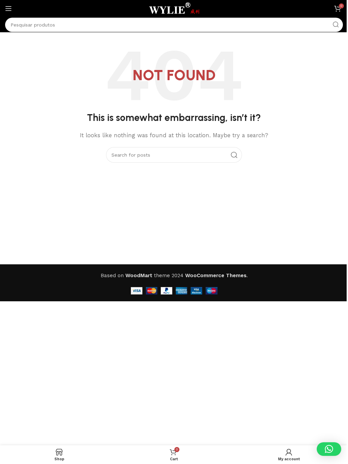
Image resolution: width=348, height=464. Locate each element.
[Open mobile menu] (8, 8)
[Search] (336, 25)
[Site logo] (174, 8)
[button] (329, 449)
